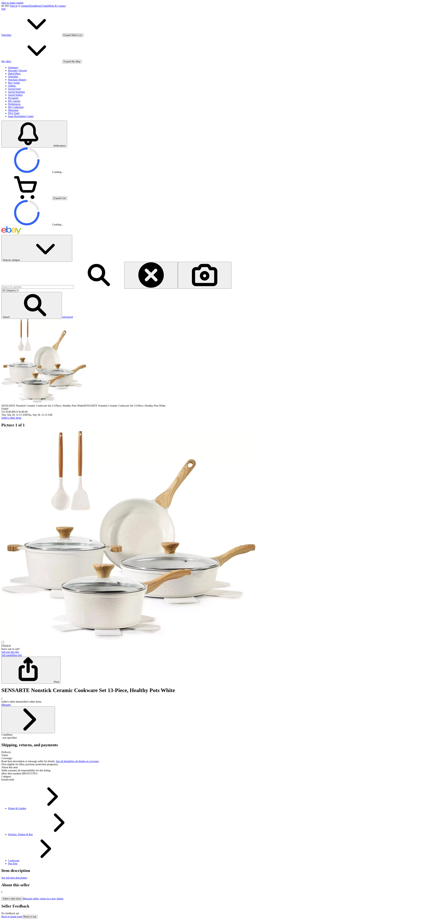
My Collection (16, 107)
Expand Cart (60, 198)
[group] (217, 536)
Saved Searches (16, 91)
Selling (12, 85)
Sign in (13, 5)
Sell (3, 8)
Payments (13, 98)
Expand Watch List (72, 35)
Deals (32, 5)
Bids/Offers (14, 73)
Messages (13, 110)
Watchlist (13, 76)
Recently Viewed (17, 70)
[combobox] (37, 287)
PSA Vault (13, 113)
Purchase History (17, 79)
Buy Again (14, 82)
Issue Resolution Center (21, 116)
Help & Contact (57, 5)
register (25, 5)
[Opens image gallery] (2, 642)
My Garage (14, 101)
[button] (31, 305)
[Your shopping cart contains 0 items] (26, 198)
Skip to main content (12, 2)
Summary (13, 67)
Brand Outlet (42, 5)
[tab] (217, 767)
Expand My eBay (72, 61)
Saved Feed (14, 88)
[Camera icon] (204, 275)
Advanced (67, 316)
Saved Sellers (15, 94)
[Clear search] (151, 275)
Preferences (14, 104)
